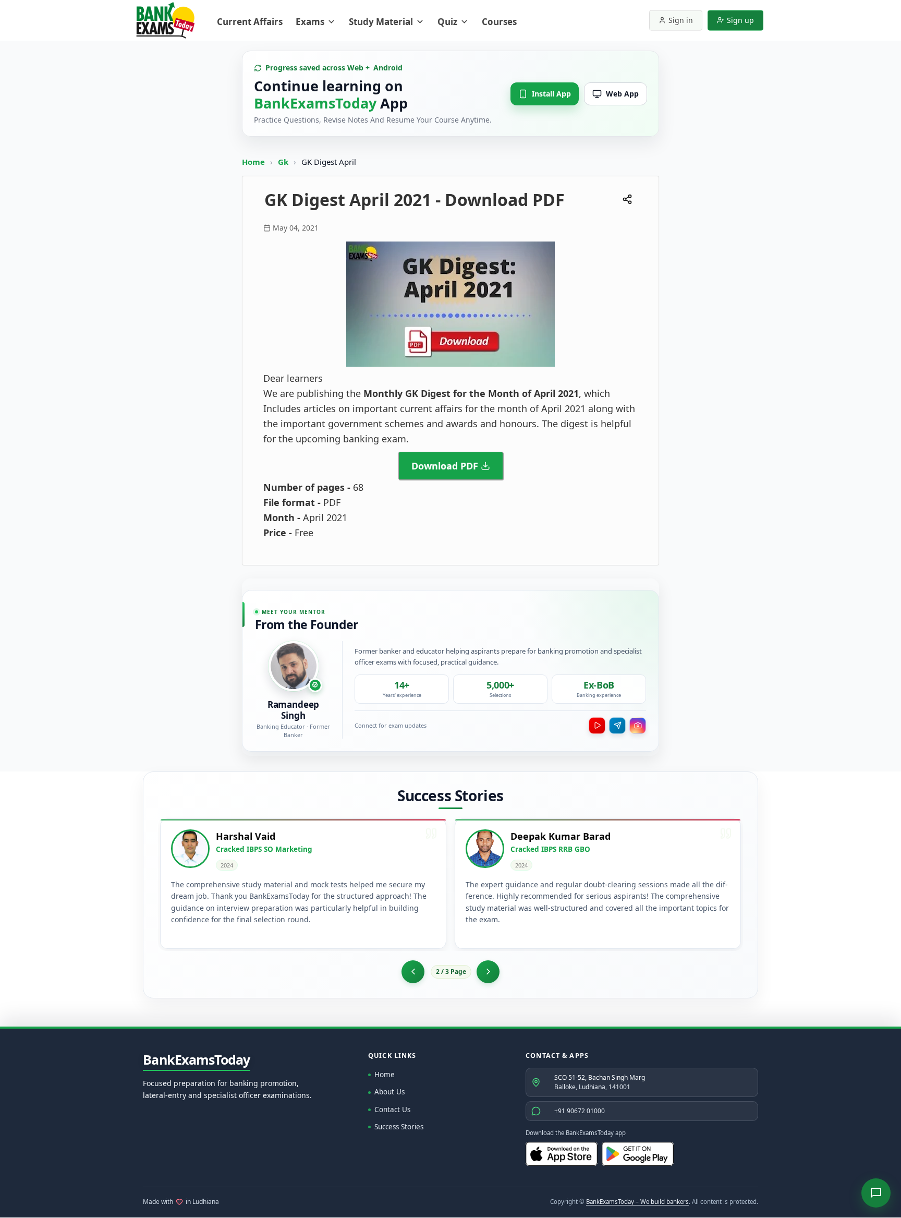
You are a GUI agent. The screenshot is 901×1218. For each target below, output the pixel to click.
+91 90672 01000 (579, 1110)
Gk (283, 161)
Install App (551, 94)
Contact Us (392, 1109)
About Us (389, 1091)
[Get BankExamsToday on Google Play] (638, 1154)
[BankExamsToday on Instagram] (637, 725)
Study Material (381, 22)
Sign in (680, 20)
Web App (622, 94)
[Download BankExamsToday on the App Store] (562, 1154)
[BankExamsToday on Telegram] (617, 725)
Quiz (447, 22)
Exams (310, 22)
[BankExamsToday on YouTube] (597, 725)
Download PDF (444, 466)
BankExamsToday (196, 1060)
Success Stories (398, 1126)
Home (253, 161)
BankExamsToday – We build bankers (637, 1201)
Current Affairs (250, 22)
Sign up (740, 20)
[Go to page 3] (488, 971)
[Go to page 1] (412, 971)
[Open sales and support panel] (876, 1193)
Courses (499, 22)
